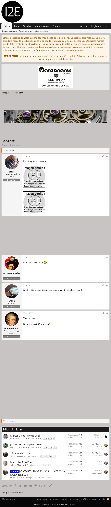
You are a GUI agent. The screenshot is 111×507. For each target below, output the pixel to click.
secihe (12, 456)
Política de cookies (89, 499)
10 (51, 456)
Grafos (56, 26)
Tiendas (27, 26)
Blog (16, 26)
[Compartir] (103, 156)
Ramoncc (14, 447)
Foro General (36, 438)
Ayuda (102, 499)
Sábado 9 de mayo (20, 453)
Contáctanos (42, 499)
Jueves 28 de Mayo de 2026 (26, 444)
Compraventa (42, 26)
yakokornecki (97, 473)
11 (54, 456)
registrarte (76, 49)
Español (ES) (9, 499)
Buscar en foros (25, 31)
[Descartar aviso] (107, 37)
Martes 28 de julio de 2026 (25, 435)
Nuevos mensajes (9, 31)
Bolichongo (14, 438)
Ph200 (12, 477)
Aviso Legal (55, 499)
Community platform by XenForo (55, 504)
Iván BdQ (98, 437)
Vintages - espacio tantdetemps (38, 477)
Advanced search (42, 31)
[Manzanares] (55, 77)
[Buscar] (107, 26)
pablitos (99, 446)
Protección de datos (70, 499)
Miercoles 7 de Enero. (22, 462)
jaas (100, 464)
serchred (98, 455)
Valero (12, 465)
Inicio (7, 26)
